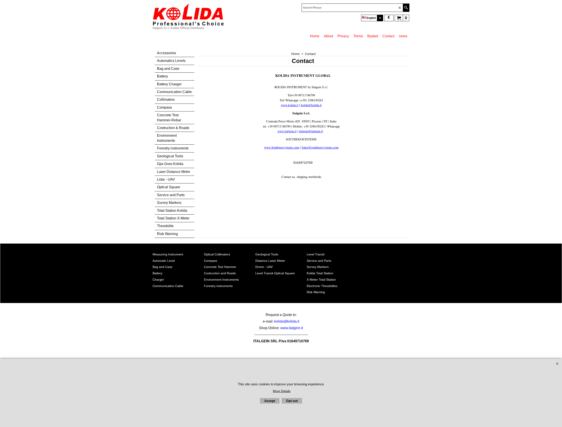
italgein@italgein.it (311, 131)
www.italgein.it (287, 131)
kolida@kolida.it (286, 321)
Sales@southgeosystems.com (320, 147)
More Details (281, 391)
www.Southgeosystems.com (281, 147)
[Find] (406, 8)
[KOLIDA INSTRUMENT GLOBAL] (188, 14)
